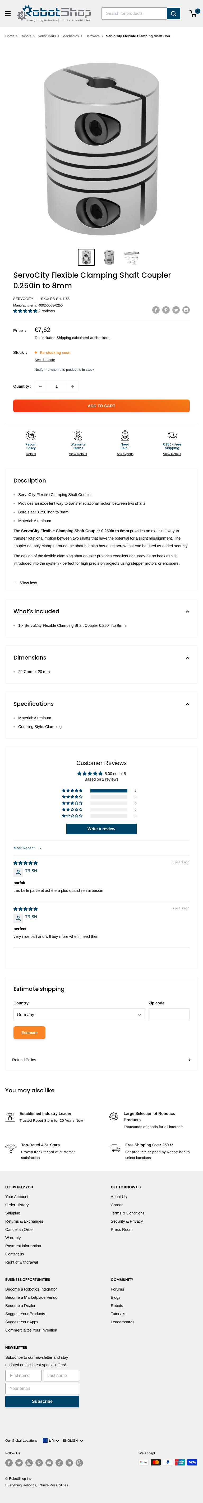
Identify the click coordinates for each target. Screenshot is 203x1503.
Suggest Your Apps (21, 1322)
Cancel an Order (19, 1229)
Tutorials (118, 1313)
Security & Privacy (127, 1221)
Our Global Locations (21, 1440)
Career (117, 1205)
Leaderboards (123, 1322)
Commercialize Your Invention (31, 1330)
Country (21, 1003)
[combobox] (134, 13)
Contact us (14, 1254)
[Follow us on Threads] (79, 1463)
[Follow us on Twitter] (19, 1463)
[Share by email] (186, 310)
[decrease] (40, 386)
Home (9, 36)
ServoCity (23, 299)
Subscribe (42, 1401)
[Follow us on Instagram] (29, 1463)
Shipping (12, 1213)
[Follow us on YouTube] (49, 1463)
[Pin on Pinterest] (166, 310)
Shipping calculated (73, 338)
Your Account (16, 1196)
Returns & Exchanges (24, 1221)
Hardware (92, 36)
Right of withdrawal (21, 1262)
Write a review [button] (101, 829)
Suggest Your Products (25, 1313)
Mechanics (70, 36)
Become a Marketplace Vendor (32, 1297)
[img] (25, 863)
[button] (25, 311)
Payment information (23, 1246)
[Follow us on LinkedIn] (69, 1463)
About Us (119, 1196)
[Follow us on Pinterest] (39, 1463)
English (71, 1440)
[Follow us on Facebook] (9, 1463)
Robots (26, 36)
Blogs (116, 1297)
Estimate (29, 1032)
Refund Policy (24, 1059)
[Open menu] (8, 13)
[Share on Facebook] (156, 310)
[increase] (72, 386)
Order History (17, 1205)
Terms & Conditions (128, 1213)
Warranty (13, 1237)
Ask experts (125, 454)
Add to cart (101, 405)
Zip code (156, 1003)
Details (31, 454)
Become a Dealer (20, 1305)
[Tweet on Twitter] (176, 310)
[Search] (173, 13)
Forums (117, 1289)
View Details (78, 454)
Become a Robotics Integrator (31, 1289)
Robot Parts (47, 36)
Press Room (122, 1229)
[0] (193, 13)
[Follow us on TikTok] (59, 1463)
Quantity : (22, 386)
